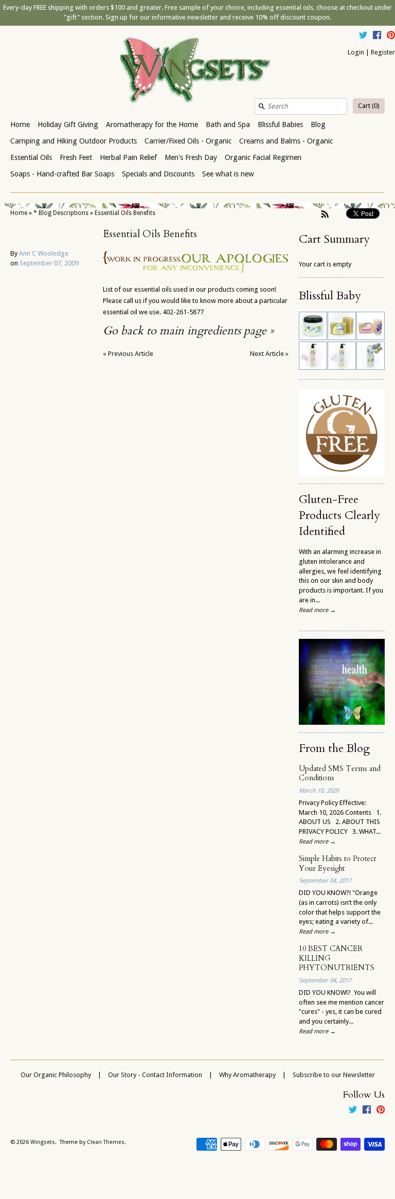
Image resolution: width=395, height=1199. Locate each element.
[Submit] (262, 106)
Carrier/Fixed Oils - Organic (188, 141)
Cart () (369, 106)
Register (383, 52)
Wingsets (42, 1142)
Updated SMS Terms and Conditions (340, 773)
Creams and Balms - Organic (286, 141)
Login (356, 52)
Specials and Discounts (158, 174)
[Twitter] (363, 36)
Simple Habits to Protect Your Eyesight (337, 863)
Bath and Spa (228, 124)
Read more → (317, 610)
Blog (318, 124)
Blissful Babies (280, 124)
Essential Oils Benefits (125, 213)
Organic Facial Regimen (263, 157)
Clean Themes (105, 1142)
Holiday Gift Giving (68, 124)
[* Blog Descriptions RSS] (325, 214)
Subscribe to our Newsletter (334, 1075)
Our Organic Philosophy (56, 1075)
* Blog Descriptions (60, 213)
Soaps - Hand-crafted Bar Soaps (62, 174)
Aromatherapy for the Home (152, 124)
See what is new (228, 174)
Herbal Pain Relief (128, 157)
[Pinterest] (391, 36)
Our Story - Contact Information (155, 1075)
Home (20, 124)
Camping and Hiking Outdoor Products (73, 141)
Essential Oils (31, 157)
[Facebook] (377, 36)
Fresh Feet (76, 157)
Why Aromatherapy (247, 1075)
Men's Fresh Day (191, 157)
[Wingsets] (197, 71)
